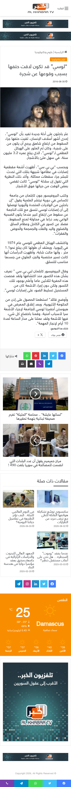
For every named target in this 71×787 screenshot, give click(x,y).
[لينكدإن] (44, 355)
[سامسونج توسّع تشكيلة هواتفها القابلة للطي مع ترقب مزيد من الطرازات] (52, 499)
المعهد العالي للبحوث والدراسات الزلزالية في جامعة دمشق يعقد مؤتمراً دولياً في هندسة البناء (19, 560)
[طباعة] (22, 364)
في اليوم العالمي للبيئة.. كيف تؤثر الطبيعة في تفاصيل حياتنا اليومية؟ (21, 516)
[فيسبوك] (62, 355)
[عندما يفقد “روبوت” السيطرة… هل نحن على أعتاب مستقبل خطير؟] (52, 540)
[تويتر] (53, 355)
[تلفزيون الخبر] (40, 8)
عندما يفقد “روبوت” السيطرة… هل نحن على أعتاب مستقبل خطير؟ (52, 556)
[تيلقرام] (48, 364)
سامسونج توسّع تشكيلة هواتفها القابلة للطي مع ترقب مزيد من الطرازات (52, 516)
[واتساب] (27, 355)
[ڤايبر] (40, 364)
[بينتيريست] (35, 355)
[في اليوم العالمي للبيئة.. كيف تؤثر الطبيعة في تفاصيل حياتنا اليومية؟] (18, 499)
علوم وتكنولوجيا (44, 51)
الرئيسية (59, 51)
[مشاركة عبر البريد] (31, 364)
